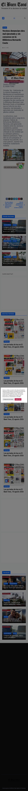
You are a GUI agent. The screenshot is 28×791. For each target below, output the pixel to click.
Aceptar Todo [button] (18, 399)
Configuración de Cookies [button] (8, 399)
